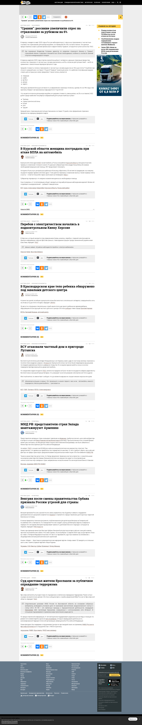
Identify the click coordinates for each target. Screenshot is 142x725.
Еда (22, 679)
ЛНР (25, 390)
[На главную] (25, 2)
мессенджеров (51, 619)
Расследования (76, 667)
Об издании (101, 707)
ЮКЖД (43, 464)
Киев (28, 252)
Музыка (48, 675)
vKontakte (103, 665)
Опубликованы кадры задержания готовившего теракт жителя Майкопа (110, 42)
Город (22, 675)
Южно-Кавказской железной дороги (48, 440)
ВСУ (39, 163)
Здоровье (23, 683)
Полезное (97, 2)
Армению (63, 438)
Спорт (73, 675)
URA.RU (52, 302)
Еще (113, 2)
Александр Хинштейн (36, 188)
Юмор (73, 689)
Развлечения (106, 2)
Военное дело (24, 669)
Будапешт (45, 546)
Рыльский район (63, 188)
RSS (113, 668)
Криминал (48, 667)
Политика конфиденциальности (106, 700)
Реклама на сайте (102, 705)
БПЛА (23, 312)
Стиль (73, 677)
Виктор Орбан (36, 546)
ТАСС (36, 242)
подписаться (115, 675)
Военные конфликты (39, 145)
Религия (74, 669)
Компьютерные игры (51, 669)
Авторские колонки (28, 695)
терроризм (24, 630)
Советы (74, 673)
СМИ (73, 671)
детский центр (43, 312)
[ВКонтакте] (35, 17)
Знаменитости (24, 685)
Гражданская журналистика (73, 2)
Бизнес (22, 667)
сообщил (68, 308)
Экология (74, 685)
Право (34, 578)
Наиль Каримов (29, 433)
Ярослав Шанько (37, 252)
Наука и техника (50, 677)
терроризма (29, 610)
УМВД (31, 630)
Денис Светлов (29, 233)
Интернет (23, 687)
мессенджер (51, 630)
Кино (47, 663)
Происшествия (76, 663)
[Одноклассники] (40, 17)
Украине (52, 515)
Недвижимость (50, 679)
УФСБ (44, 630)
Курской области (72, 163)
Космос (48, 665)
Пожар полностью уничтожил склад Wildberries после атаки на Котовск (108, 33)
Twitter (103, 668)
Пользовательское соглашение (106, 695)
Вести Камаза (101, 709)
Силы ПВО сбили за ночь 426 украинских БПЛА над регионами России (110, 50)
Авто (22, 665)
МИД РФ (90, 452)
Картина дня (59, 2)
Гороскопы (23, 663)
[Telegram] (44, 17)
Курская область (51, 188)
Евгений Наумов (86, 308)
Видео (22, 673)
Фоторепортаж (76, 683)
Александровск (45, 390)
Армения (30, 464)
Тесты (73, 679)
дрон (26, 188)
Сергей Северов (30, 157)
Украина (24, 546)
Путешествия (75, 665)
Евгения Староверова (31, 295)
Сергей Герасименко (31, 37)
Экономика (36, 25)
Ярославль (38, 630)
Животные (23, 681)
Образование (49, 681)
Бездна (52, 695)
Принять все (133, 719)
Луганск (46, 363)
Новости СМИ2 (25, 209)
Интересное (89, 2)
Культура (48, 671)
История (23, 689)
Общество (35, 221)
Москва (23, 464)
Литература (49, 673)
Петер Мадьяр (55, 546)
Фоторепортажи (41, 695)
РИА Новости (38, 527)
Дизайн (23, 677)
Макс (66, 175)
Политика (35, 421)
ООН (28, 546)
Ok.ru (113, 665)
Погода (48, 685)
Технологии (75, 681)
